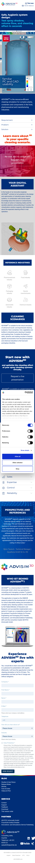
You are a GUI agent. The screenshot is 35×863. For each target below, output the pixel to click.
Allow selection (17, 462)
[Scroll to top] (31, 859)
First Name (5, 690)
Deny (17, 469)
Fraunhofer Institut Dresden (10, 822)
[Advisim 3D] (9, 4)
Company (5, 682)
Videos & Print (6, 791)
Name (3, 698)
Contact (4, 803)
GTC (23, 855)
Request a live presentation (17, 378)
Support (4, 805)
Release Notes (6, 784)
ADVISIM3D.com (18, 859)
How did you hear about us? (10, 725)
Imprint (8, 855)
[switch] (30, 431)
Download (4, 809)
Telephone (4, 716)
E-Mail (4, 706)
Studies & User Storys (8, 782)
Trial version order (7, 811)
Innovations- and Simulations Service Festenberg (17, 825)
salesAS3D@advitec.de (9, 845)
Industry (4, 733)
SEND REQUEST (8, 771)
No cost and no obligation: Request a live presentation (17, 159)
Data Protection (16, 855)
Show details (25, 450)
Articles (3, 786)
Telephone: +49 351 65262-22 (7, 841)
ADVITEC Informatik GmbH (10, 820)
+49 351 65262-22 (29, 5)
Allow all (17, 456)
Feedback (4, 807)
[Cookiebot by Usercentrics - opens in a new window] (25, 392)
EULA (28, 855)
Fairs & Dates (5, 789)
